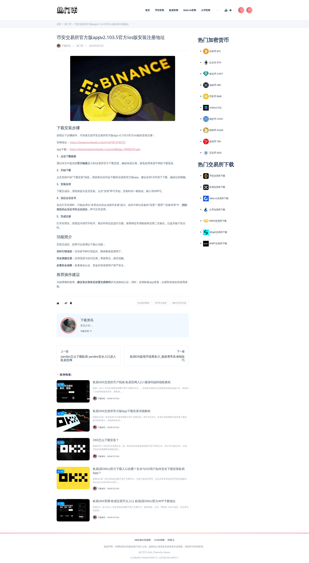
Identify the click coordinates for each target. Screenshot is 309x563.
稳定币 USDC (216, 118)
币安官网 (159, 10)
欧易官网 (173, 10)
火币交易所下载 (217, 209)
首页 (147, 10)
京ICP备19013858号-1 (169, 557)
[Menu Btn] (249, 10)
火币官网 (205, 10)
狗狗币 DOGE (216, 130)
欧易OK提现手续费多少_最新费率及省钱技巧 (157, 358)
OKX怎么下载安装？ (106, 440)
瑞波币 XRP (215, 85)
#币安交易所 (161, 302)
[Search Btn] (241, 10)
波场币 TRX (215, 141)
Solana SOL (215, 107)
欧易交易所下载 (217, 186)
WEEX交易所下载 (218, 220)
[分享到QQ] (71, 303)
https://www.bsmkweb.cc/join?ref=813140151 (98, 142)
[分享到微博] (66, 303)
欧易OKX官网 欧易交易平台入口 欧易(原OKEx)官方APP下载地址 (134, 501)
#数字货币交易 (179, 302)
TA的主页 (84, 331)
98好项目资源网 (143, 539)
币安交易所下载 (217, 175)
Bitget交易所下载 (218, 232)
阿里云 (171, 539)
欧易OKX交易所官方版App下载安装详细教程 (121, 411)
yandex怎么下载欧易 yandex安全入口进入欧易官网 (88, 358)
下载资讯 (66, 45)
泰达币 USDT (216, 73)
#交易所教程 (143, 302)
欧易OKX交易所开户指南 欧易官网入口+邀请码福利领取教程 (132, 382)
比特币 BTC (215, 51)
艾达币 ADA (215, 152)
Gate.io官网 (189, 10)
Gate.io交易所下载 (218, 198)
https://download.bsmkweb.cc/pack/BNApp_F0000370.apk (105, 149)
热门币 (79, 45)
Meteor (166, 552)
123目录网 (159, 539)
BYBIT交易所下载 (218, 243)
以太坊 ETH (215, 62)
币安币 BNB (215, 96)
